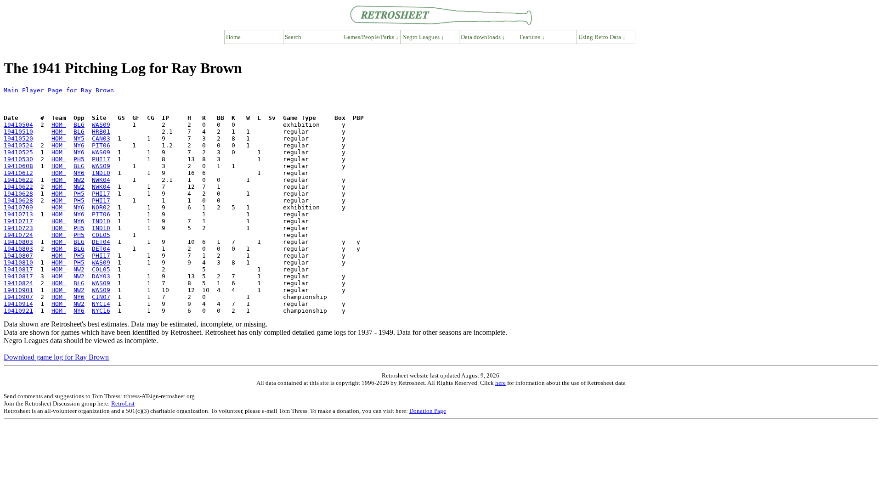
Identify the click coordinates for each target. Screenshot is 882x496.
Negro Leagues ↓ (423, 37)
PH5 (79, 159)
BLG (79, 124)
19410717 (18, 221)
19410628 (18, 193)
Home (233, 37)
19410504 (18, 124)
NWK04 (101, 179)
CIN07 (101, 296)
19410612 (18, 172)
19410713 (18, 214)
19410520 (18, 138)
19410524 (18, 145)
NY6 (79, 145)
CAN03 (101, 138)
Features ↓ (532, 37)
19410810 (18, 262)
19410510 (18, 131)
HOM (58, 124)
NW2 (79, 179)
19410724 (18, 234)
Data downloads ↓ (483, 37)
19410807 (18, 255)
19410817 (18, 269)
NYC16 (101, 310)
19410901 (18, 290)
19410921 (18, 310)
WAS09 (101, 124)
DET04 (101, 241)
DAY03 (101, 276)
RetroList (123, 403)
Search (293, 37)
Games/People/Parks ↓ (371, 37)
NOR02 (101, 207)
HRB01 (101, 131)
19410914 (18, 303)
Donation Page (427, 410)
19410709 (18, 207)
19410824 (18, 283)
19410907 (18, 296)
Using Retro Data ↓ (602, 37)
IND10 (101, 172)
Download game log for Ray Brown (56, 357)
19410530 (18, 159)
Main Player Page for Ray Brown (59, 90)
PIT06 (101, 145)
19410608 (18, 166)
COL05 (101, 234)
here (500, 382)
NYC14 (101, 303)
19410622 (18, 179)
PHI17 (101, 159)
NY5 (79, 138)
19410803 (18, 241)
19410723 (18, 228)
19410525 (18, 152)
